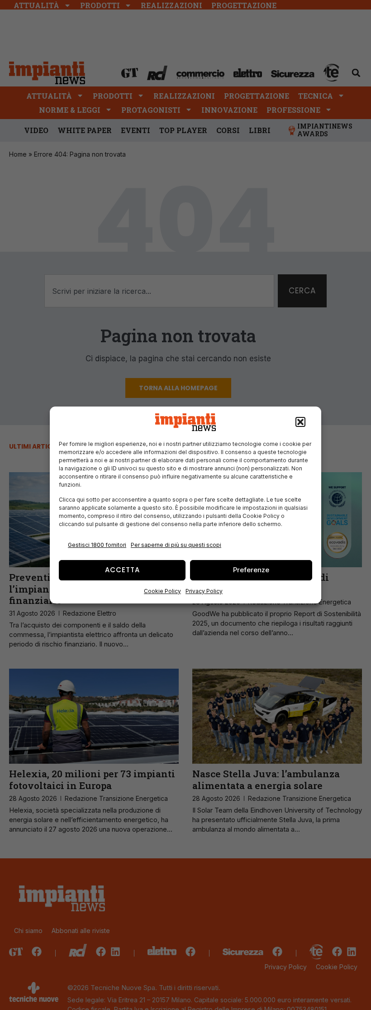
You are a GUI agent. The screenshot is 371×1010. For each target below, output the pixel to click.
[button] (300, 422)
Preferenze (251, 569)
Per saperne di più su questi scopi (176, 544)
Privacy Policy (204, 591)
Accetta (122, 569)
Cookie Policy (162, 591)
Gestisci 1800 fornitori (97, 544)
